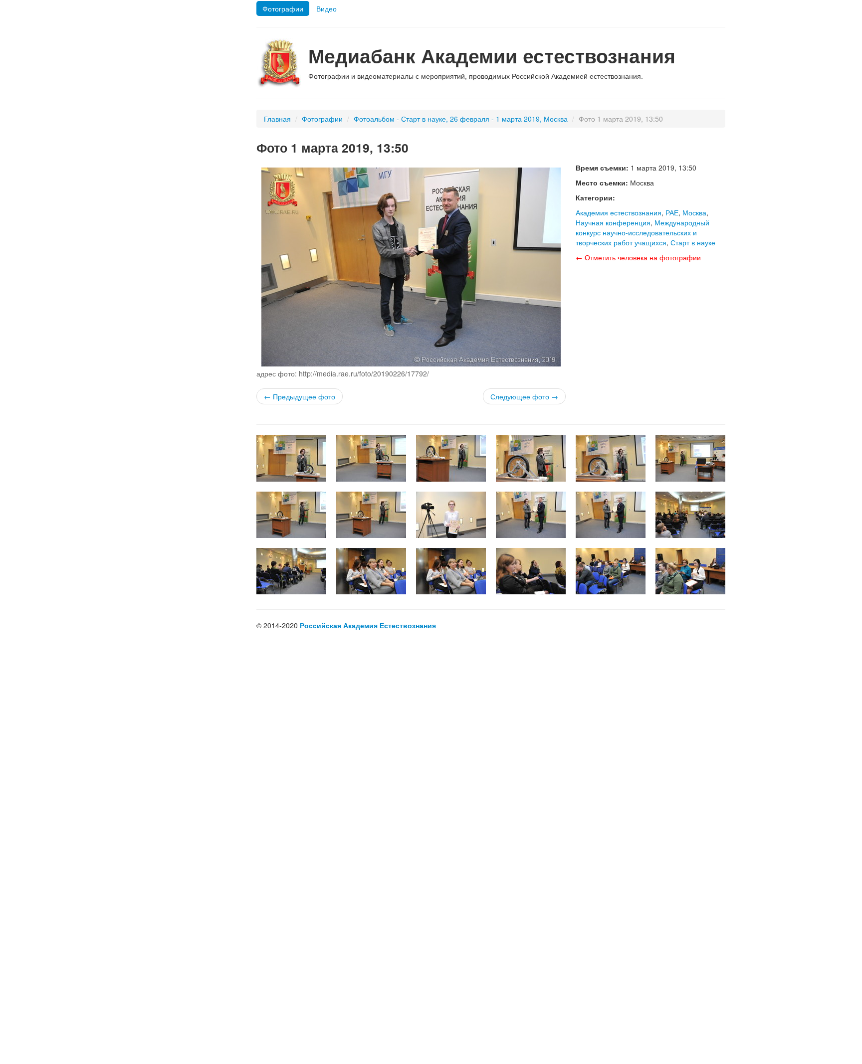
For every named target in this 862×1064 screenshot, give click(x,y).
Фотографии (282, 8)
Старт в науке (692, 242)
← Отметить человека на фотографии (638, 257)
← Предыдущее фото (299, 396)
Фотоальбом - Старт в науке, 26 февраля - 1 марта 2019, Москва (461, 119)
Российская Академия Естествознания (368, 625)
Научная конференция (613, 222)
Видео (326, 8)
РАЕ (671, 212)
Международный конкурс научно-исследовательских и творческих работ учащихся (642, 232)
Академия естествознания (618, 212)
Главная (277, 119)
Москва (694, 212)
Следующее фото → (524, 396)
